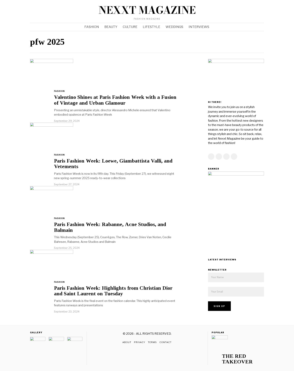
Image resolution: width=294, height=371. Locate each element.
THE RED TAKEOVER (237, 359)
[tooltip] (245, 11)
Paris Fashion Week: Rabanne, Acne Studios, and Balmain (110, 227)
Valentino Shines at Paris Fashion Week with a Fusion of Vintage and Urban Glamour (115, 100)
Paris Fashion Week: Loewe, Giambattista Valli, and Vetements (113, 164)
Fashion (59, 91)
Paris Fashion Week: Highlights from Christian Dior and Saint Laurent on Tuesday (113, 291)
